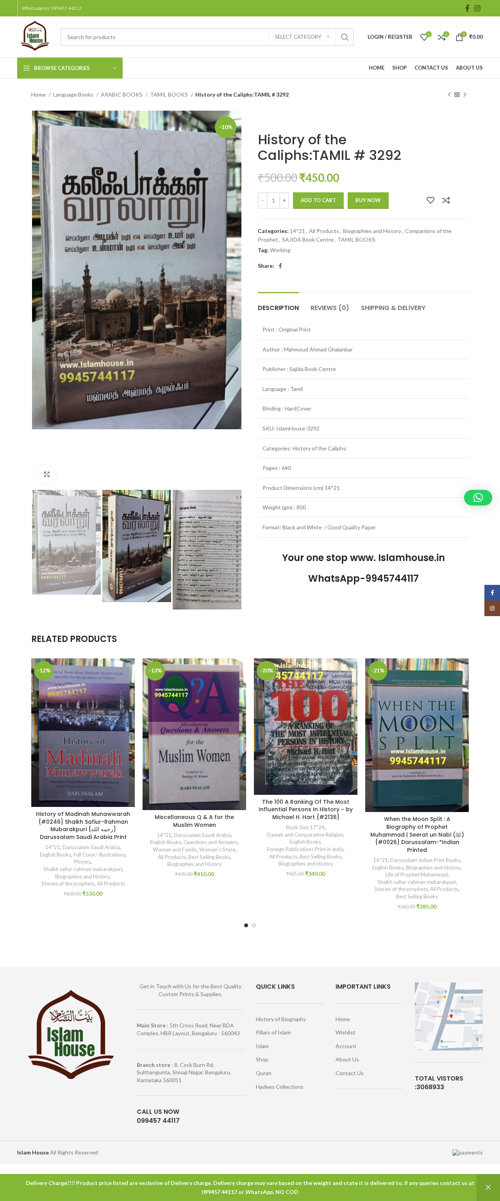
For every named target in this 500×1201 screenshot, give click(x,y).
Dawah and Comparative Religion (305, 835)
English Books (55, 854)
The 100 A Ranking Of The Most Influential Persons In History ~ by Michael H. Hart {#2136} (306, 809)
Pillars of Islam (273, 1032)
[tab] (278, 304)
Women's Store (217, 849)
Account (346, 1046)
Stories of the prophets (68, 883)
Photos (82, 862)
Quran (263, 1073)
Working (280, 250)
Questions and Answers (211, 842)
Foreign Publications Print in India (305, 849)
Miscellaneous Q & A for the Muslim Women (194, 821)
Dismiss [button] (488, 1187)
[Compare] (446, 200)
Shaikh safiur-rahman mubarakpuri (82, 869)
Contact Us (350, 1073)
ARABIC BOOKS (122, 94)
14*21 (297, 231)
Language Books (74, 94)
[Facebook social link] (467, 8)
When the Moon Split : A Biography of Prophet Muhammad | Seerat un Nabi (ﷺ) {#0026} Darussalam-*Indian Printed (417, 834)
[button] (478, 497)
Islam (262, 1046)
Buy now (368, 200)
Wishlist (345, 1032)
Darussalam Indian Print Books (425, 860)
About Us (347, 1059)
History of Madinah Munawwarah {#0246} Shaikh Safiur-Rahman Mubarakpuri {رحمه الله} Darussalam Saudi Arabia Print (83, 825)
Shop (262, 1059)
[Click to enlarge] (47, 474)
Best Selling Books (209, 857)
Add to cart (318, 200)
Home (39, 94)
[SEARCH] (345, 37)
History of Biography (281, 1019)
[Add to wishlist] (430, 200)
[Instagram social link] (477, 8)
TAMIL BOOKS (169, 94)
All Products (324, 231)
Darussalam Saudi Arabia (91, 847)
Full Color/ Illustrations (99, 854)
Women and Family (175, 849)
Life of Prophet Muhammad (417, 874)
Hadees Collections (280, 1086)
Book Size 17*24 (305, 827)
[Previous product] (449, 95)
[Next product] (465, 95)
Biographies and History (372, 231)
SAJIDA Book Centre (308, 239)
